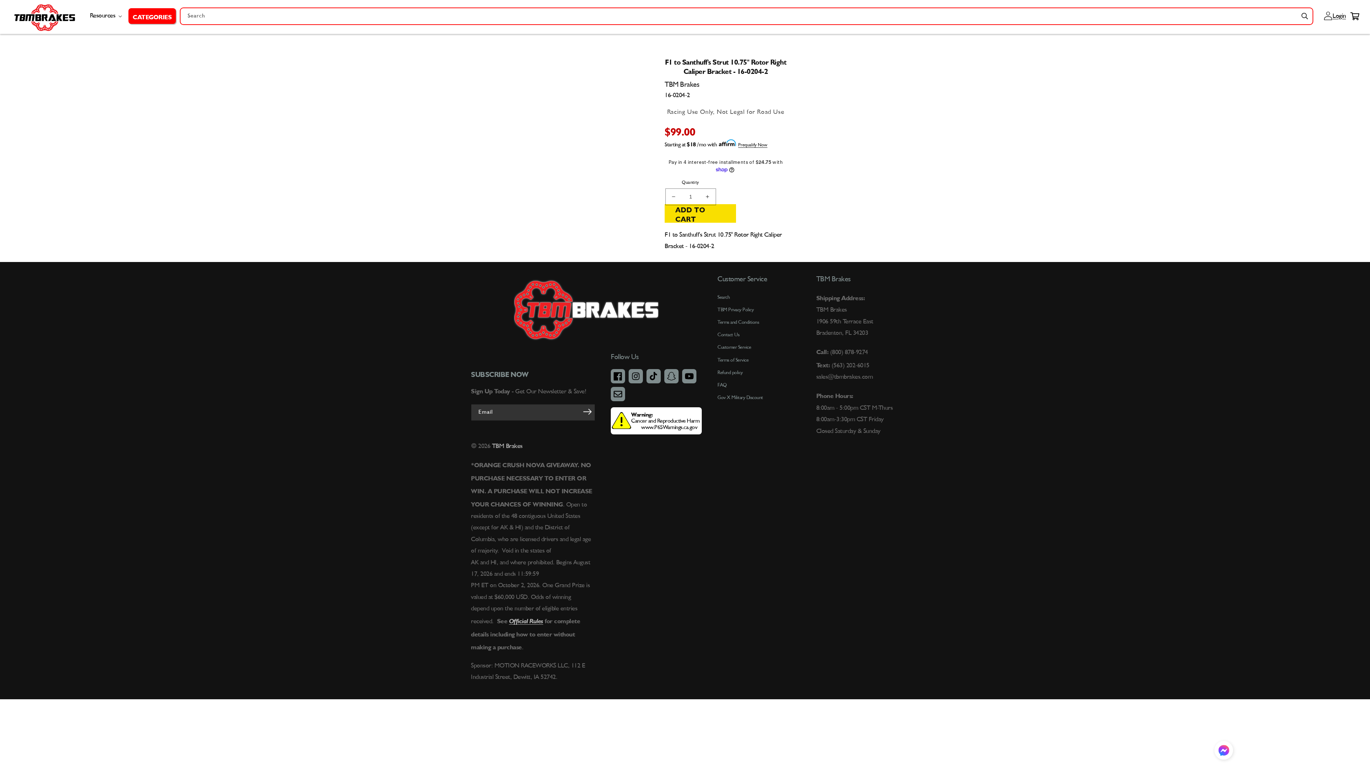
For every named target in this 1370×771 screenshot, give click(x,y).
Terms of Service (733, 360)
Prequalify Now (752, 145)
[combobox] (747, 16)
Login (1338, 16)
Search (723, 297)
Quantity (690, 182)
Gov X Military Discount (740, 397)
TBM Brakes (506, 446)
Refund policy (730, 372)
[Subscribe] (587, 412)
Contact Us (728, 334)
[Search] (1305, 16)
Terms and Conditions (738, 322)
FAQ (722, 385)
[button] (152, 16)
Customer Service (734, 347)
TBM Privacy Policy (735, 309)
